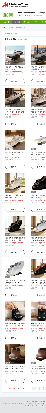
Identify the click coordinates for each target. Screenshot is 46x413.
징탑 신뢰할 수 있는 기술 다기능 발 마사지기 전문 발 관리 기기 (15, 368)
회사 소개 (27, 22)
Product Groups (11, 34)
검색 (36, 22)
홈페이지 (7, 22)
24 (14, 389)
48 (23, 389)
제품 (18, 22)
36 (19, 389)
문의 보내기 (15, 81)
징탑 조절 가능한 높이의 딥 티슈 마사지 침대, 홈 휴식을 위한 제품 (15, 111)
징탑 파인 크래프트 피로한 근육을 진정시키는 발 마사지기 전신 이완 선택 (15, 325)
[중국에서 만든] (15, 4)
